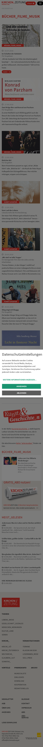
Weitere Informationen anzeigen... (20, 379)
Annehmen (21, 386)
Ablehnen (21, 393)
